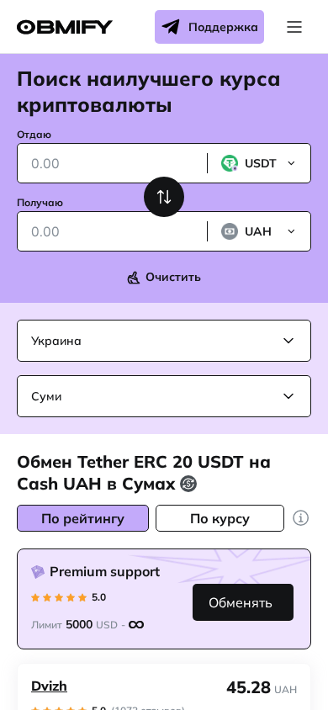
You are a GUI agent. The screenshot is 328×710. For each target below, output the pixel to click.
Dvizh (49, 685)
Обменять (240, 602)
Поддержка (223, 26)
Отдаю (34, 134)
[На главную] (65, 27)
